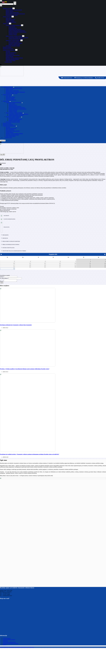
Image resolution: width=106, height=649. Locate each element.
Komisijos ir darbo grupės (12, 93)
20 (59, 265)
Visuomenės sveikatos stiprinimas (13, 102)
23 (105, 265)
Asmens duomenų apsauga (9, 639)
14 (75, 263)
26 (45, 266)
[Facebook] (0, 142)
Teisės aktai (8, 96)
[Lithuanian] (6, 2)
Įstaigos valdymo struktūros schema (14, 88)
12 (45, 263)
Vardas (2, 276)
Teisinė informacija (7, 94)
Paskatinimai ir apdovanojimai (12, 131)
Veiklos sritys (6, 101)
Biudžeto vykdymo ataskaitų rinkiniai (14, 133)
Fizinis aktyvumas (13, 105)
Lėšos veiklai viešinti (10, 136)
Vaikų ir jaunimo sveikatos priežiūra (14, 112)
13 (59, 263)
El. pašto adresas (4, 278)
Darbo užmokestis (10, 129)
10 (14, 263)
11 (30, 263)
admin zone (31, 647)
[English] (3, 2)
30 (105, 266)
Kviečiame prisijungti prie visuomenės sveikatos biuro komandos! (16, 325)
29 (90, 266)
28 (75, 266)
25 (30, 266)
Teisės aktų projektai (10, 97)
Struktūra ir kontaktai (7, 86)
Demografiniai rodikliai (14, 118)
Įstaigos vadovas (9, 89)
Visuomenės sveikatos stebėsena (13, 116)
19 (45, 265)
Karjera (4, 644)
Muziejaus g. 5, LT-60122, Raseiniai (84, 77)
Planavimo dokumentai (11, 128)
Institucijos (5, 640)
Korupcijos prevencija (8, 124)
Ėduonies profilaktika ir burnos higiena (17, 108)
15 (90, 263)
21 (75, 265)
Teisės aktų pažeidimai (11, 99)
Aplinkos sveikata (13, 111)
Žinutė (2, 281)
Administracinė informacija (9, 125)
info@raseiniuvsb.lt (67, 77)
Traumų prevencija (13, 110)
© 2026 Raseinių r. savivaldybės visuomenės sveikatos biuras (14, 647)
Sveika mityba (12, 103)
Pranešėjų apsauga (7, 123)
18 (30, 265)
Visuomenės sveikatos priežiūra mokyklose (18, 114)
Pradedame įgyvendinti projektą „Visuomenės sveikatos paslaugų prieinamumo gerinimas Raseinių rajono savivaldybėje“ (29, 454)
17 (14, 265)
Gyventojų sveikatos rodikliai (15, 119)
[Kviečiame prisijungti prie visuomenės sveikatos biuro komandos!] (27, 322)
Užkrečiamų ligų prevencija (15, 106)
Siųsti (2, 282)
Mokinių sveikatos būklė (14, 120)
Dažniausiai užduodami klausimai (10, 643)
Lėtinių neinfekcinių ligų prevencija (17, 107)
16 (105, 263)
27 (59, 266)
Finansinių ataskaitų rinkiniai (12, 134)
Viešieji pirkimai (9, 132)
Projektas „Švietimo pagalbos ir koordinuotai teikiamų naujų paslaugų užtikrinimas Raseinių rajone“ (24, 368)
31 (14, 268)
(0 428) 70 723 (100, 77)
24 (14, 266)
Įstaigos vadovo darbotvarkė (12, 90)
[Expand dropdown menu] (10, 101)
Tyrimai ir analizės (10, 98)
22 (90, 265)
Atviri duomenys (7, 638)
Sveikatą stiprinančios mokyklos (16, 115)
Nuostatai (8, 127)
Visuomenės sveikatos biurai (9, 642)
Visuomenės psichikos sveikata (13, 121)
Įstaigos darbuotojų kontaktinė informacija (15, 92)
